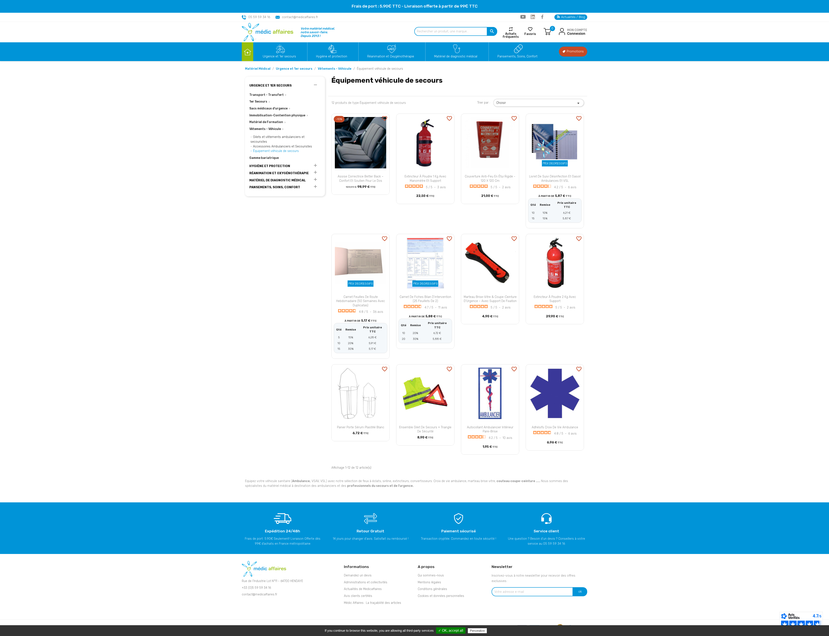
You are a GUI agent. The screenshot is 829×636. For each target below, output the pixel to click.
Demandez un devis (358, 575)
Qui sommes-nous (431, 575)
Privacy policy (498, 630)
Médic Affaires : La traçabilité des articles (372, 603)
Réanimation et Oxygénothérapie (390, 56)
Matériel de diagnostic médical (455, 56)
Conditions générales (432, 589)
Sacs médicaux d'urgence (268, 108)
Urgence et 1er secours (279, 56)
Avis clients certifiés (358, 596)
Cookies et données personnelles (441, 596)
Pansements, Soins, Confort (517, 56)
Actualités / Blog (572, 17)
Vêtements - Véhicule (265, 129)
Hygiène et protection (331, 56)
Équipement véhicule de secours (276, 151)
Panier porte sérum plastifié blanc (360, 427)
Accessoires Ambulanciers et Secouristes (282, 146)
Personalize (477, 630)
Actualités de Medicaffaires (363, 589)
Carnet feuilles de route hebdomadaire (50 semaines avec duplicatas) (360, 301)
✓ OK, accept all (450, 630)
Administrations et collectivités (365, 582)
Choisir (538, 103)
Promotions (575, 51)
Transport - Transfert (266, 95)
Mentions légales (429, 582)
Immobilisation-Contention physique (277, 115)
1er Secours (258, 101)
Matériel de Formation (266, 122)
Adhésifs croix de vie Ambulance (555, 427)
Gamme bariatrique (264, 158)
